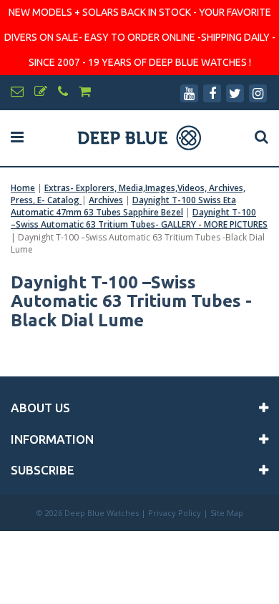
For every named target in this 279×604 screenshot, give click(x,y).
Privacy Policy (174, 512)
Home (23, 188)
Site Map (226, 512)
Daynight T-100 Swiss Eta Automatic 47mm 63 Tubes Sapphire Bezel (123, 206)
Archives (106, 200)
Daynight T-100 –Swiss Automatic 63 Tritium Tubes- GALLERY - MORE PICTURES (139, 218)
